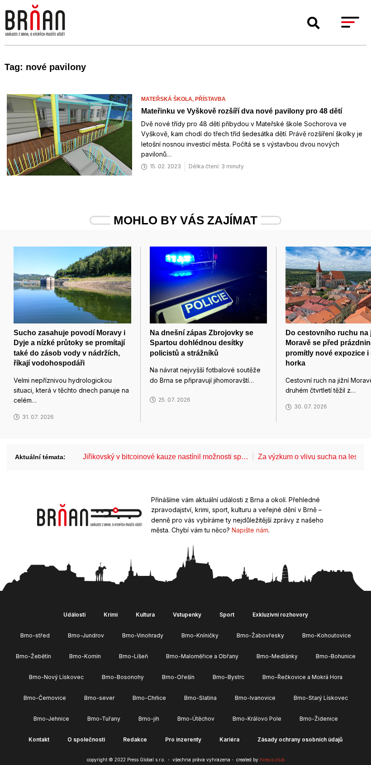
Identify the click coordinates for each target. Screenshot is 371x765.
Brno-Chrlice (149, 697)
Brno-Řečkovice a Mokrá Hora (302, 677)
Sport (226, 614)
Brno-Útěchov (195, 718)
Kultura (145, 614)
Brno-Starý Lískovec (321, 697)
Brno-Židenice (319, 718)
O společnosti (86, 739)
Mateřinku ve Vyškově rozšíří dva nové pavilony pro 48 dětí (241, 111)
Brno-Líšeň (133, 656)
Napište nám (250, 530)
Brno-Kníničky (200, 635)
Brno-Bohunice (336, 656)
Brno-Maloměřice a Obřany (202, 656)
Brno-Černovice (45, 697)
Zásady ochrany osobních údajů (299, 739)
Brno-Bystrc (228, 677)
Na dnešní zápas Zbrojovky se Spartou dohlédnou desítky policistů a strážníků (201, 343)
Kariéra (229, 739)
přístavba (210, 99)
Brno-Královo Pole (257, 718)
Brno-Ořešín (178, 677)
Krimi (111, 614)
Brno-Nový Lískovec (56, 677)
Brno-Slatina (200, 697)
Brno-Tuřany (103, 718)
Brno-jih (148, 718)
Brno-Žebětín (33, 656)
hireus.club (272, 759)
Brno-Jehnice (51, 718)
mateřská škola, (168, 99)
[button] (313, 23)
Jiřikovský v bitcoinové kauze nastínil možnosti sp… (165, 457)
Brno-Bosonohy (123, 677)
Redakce (135, 739)
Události (74, 614)
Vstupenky (187, 614)
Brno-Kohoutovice (326, 635)
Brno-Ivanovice (255, 697)
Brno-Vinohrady (142, 635)
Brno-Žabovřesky (260, 635)
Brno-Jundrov (86, 635)
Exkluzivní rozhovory (280, 614)
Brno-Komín (85, 656)
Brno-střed (35, 635)
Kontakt (39, 739)
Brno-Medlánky (277, 656)
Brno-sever (99, 697)
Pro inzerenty (183, 739)
